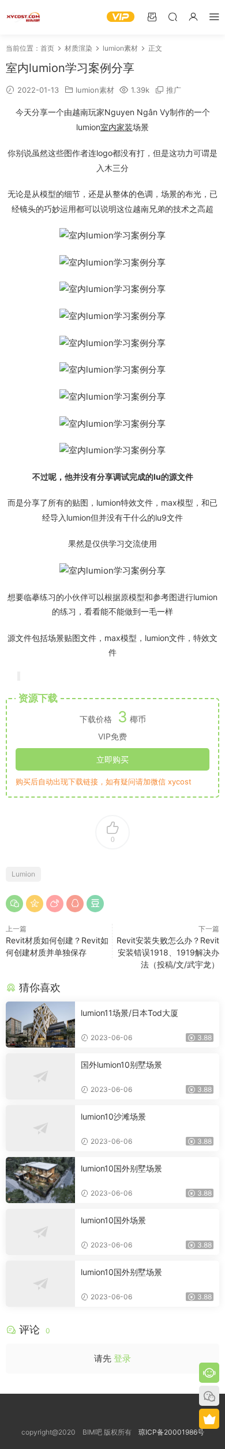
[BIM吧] (23, 17)
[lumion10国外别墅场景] (40, 1180)
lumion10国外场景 (113, 1220)
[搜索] (172, 16)
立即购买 (112, 759)
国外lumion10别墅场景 (121, 1064)
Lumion (23, 874)
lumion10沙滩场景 (113, 1116)
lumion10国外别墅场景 (121, 1168)
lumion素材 (95, 89)
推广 (173, 89)
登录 (122, 1358)
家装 (125, 127)
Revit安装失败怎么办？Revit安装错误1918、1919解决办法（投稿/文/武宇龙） (168, 952)
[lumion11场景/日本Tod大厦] (40, 1025)
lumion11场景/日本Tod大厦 (129, 1013)
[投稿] (152, 16)
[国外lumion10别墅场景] (40, 1076)
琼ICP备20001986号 (171, 1432)
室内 (108, 127)
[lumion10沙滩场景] (40, 1128)
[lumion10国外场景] (40, 1232)
